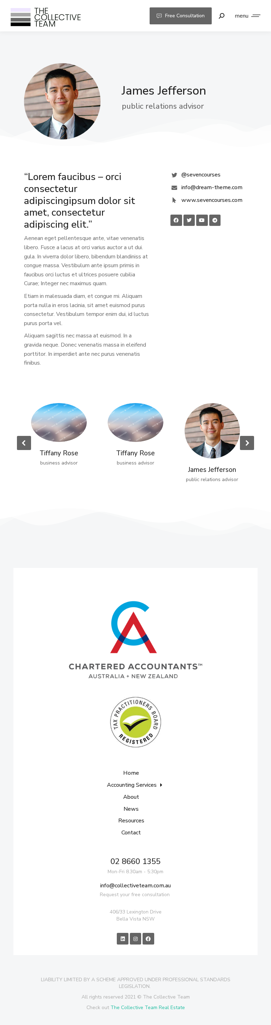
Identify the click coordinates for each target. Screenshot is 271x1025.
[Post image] (59, 422)
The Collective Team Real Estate (147, 1007)
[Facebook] (148, 938)
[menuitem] (135, 775)
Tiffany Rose (59, 453)
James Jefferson (212, 469)
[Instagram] (135, 938)
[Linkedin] (122, 938)
